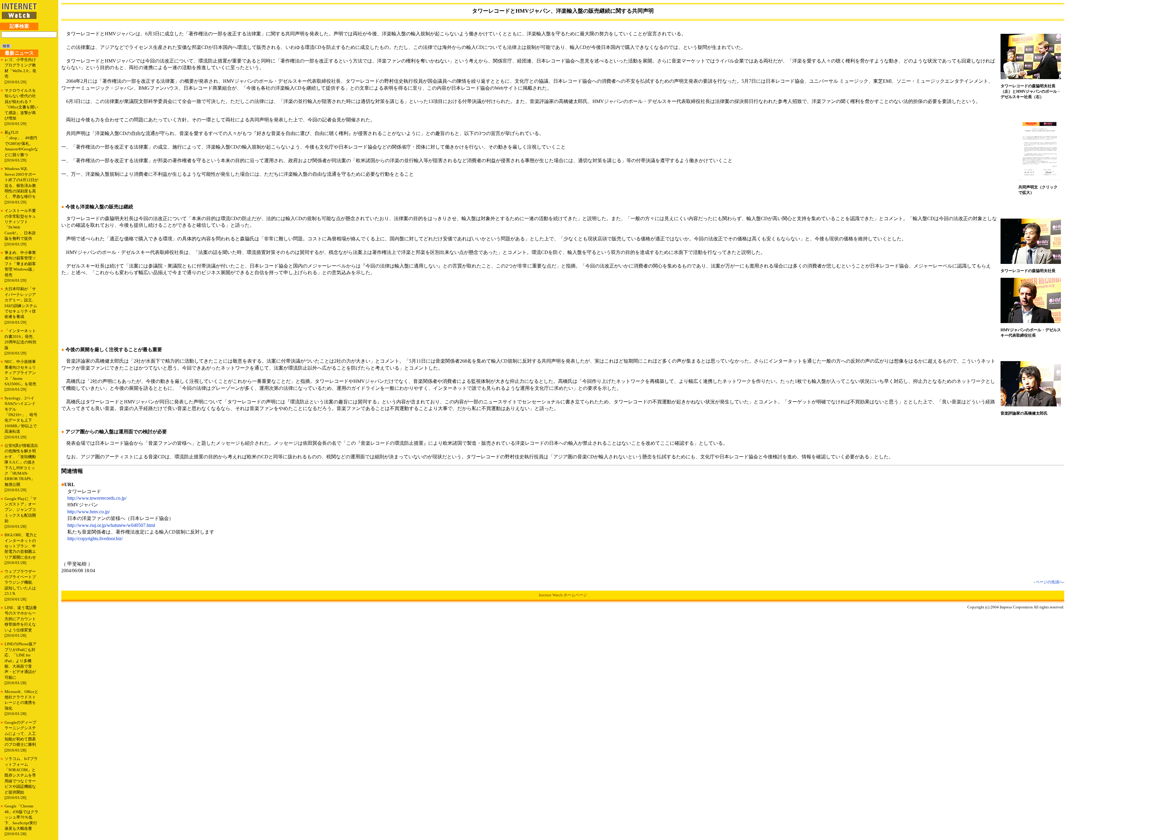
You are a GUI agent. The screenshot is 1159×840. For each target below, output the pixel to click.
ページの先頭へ (1049, 582)
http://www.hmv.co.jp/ (88, 511)
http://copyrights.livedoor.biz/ (95, 538)
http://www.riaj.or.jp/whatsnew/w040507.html (111, 525)
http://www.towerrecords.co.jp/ (96, 498)
